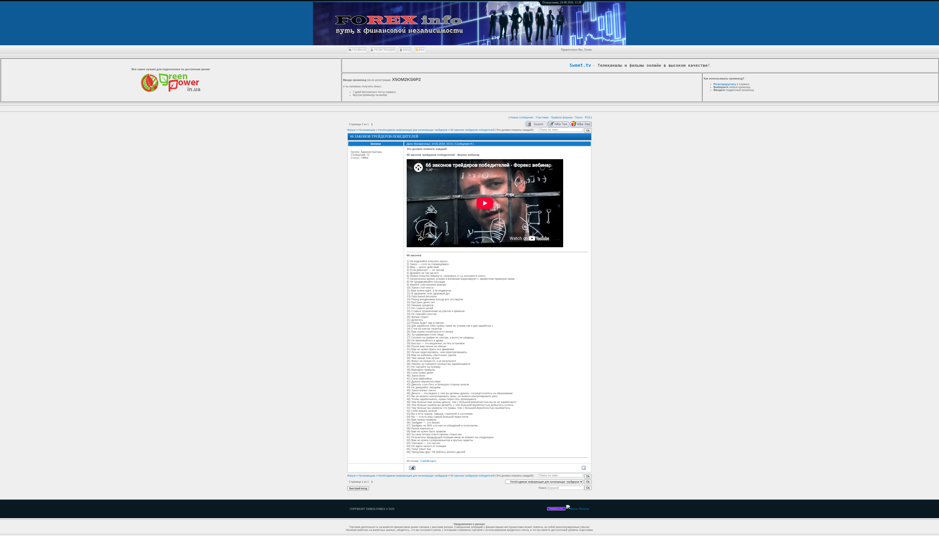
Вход (407, 50)
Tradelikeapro (428, 460)
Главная (359, 50)
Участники (542, 117)
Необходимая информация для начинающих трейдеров (412, 129)
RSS (421, 50)
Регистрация (384, 50)
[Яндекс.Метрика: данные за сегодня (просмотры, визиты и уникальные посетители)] (577, 509)
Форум (351, 129)
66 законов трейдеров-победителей (472, 129)
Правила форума (561, 117)
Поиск (578, 117)
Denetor (376, 143)
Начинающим (366, 129)
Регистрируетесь (725, 84)
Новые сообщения (521, 117)
